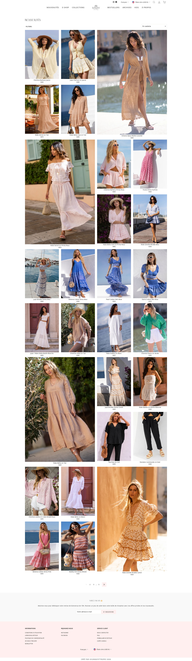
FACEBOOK (64, 635)
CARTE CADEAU (101, 641)
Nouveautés (53, 7)
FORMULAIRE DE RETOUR (104, 638)
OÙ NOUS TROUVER (31, 641)
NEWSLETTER (29, 643)
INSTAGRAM (64, 632)
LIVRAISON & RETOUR (31, 635)
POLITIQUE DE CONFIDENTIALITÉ (34, 638)
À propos (146, 7)
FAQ (98, 635)
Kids (137, 7)
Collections (78, 7)
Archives (127, 7)
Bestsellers (114, 7)
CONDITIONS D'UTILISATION (33, 632)
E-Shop (65, 7)
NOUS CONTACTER (102, 632)
